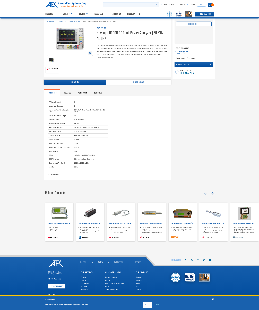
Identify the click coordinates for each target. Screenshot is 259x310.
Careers (138, 289)
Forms (107, 280)
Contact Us (139, 277)
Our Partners (85, 283)
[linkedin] (204, 260)
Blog (137, 286)
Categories (50, 21)
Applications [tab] (82, 93)
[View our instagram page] (198, 260)
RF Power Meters (75, 21)
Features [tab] (67, 93)
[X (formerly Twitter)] (192, 260)
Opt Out (158, 304)
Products (84, 277)
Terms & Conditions (111, 289)
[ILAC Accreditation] (175, 277)
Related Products (138, 82)
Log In (201, 5)
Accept (147, 304)
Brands (83, 280)
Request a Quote (57, 286)
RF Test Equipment (62, 21)
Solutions (84, 286)
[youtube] (210, 260)
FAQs (107, 286)
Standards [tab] (98, 93)
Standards (84, 289)
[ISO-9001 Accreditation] (204, 277)
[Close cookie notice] (213, 299)
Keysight (101, 28)
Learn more (84, 304)
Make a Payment (111, 277)
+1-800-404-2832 (204, 14)
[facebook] (186, 260)
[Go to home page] (66, 5)
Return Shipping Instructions (114, 283)
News (138, 283)
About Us (139, 280)
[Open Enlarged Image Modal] (90, 53)
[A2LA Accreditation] (189, 277)
